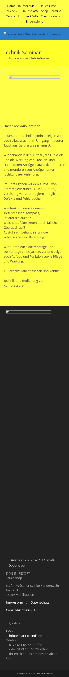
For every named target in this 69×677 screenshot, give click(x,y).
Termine (55, 11)
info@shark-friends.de (25, 636)
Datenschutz (40, 602)
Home (11, 6)
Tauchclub (13, 16)
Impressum (14, 602)
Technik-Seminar (40, 58)
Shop (44, 11)
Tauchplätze (31, 11)
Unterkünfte (30, 16)
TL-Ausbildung (50, 16)
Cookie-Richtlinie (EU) (22, 610)
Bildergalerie (34, 21)
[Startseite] (4, 58)
